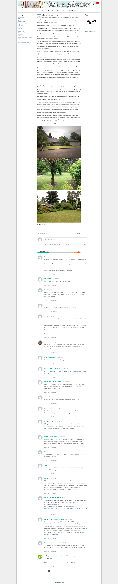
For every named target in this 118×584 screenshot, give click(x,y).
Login (78, 233)
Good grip (20, 27)
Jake (45, 465)
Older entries (60, 10)
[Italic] (48, 245)
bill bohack (48, 452)
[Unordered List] (57, 245)
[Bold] (45, 245)
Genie (46, 342)
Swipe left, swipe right (22, 31)
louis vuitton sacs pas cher (53, 542)
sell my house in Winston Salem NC (56, 556)
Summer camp (21, 17)
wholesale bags (49, 357)
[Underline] (50, 245)
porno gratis (48, 408)
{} (67, 244)
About (50, 10)
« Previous (41, 571)
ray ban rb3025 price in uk (53, 497)
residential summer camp (52, 381)
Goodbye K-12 (21, 29)
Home (44, 10)
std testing (47, 397)
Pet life (19, 18)
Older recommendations (91, 31)
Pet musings (20, 34)
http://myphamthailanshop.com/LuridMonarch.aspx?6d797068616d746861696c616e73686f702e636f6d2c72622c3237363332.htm (65, 508)
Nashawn (47, 478)
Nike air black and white (52, 368)
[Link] (64, 245)
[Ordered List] (55, 245)
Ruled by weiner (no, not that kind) (25, 37)
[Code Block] (62, 245)
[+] (69, 244)
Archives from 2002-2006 (24, 42)
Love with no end (21, 21)
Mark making (20, 25)
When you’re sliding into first (23, 32)
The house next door (50, 15)
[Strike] (52, 245)
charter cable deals (50, 436)
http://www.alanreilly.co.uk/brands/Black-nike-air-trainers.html (61, 371)
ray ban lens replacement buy (54, 519)
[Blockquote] (60, 245)
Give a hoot (20, 28)
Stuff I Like (72, 10)
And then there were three (23, 38)
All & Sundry (61, 582)
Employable (20, 35)
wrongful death (49, 421)
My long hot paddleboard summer (25, 20)
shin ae (46, 305)
